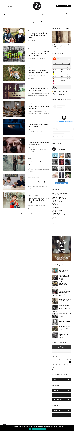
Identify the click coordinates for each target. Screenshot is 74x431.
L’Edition (31, 14)
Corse (54, 203)
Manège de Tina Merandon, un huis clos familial (39, 144)
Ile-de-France (56, 207)
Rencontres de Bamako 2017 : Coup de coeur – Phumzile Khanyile (64, 270)
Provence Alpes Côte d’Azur (59, 214)
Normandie (56, 209)
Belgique (55, 217)
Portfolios (38, 14)
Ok (30, 428)
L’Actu (17, 14)
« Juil (53, 369)
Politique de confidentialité (39, 428)
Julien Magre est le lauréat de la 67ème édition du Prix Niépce (39, 71)
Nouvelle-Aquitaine (57, 210)
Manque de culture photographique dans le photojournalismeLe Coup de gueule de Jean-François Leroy (61, 292)
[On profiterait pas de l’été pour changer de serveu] (55, 155)
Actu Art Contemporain (33, 177)
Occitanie (55, 211)
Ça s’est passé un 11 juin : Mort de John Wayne (65, 314)
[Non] (72, 428)
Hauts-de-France (57, 206)
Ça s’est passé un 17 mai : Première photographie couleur (65, 328)
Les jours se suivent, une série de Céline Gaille (39, 125)
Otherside (52, 14)
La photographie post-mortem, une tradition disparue (64, 277)
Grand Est (55, 204)
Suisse (54, 219)
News (29, 67)
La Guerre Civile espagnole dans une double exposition (63, 334)
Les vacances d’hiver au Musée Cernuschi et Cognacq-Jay (39, 181)
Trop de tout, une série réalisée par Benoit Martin (39, 89)
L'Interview (30, 158)
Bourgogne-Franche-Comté (59, 198)
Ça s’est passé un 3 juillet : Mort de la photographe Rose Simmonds (60, 46)
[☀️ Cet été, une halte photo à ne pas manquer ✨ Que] (68, 155)
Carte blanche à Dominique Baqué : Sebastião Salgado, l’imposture (63, 284)
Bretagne (55, 200)
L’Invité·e (12, 14)
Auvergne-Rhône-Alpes (58, 197)
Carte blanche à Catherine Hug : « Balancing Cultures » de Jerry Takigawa (39, 53)
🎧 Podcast (45, 14)
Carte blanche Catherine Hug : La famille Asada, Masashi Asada (39, 35)
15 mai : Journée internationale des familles (39, 107)
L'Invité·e (30, 30)
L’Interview (25, 14)
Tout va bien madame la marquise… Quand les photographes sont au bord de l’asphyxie (65, 308)
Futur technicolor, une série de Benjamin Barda (64, 320)
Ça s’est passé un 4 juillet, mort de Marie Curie (65, 299)
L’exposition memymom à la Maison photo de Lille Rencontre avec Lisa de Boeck (38, 163)
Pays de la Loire (57, 213)
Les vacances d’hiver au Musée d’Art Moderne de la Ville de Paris (39, 200)
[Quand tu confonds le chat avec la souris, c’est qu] (61, 155)
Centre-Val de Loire (57, 201)
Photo (29, 85)
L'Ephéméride (31, 103)
